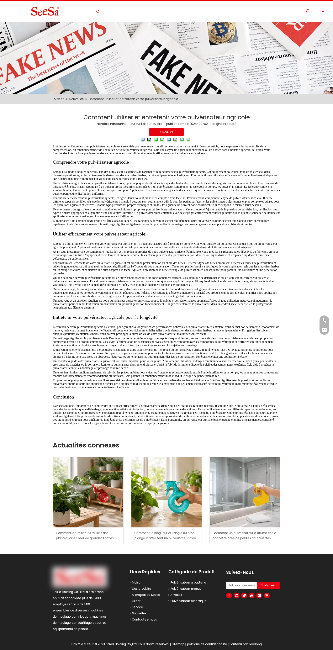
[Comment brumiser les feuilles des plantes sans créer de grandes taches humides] (88, 492)
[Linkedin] (237, 595)
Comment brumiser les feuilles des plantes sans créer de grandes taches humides (85, 536)
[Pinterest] (267, 595)
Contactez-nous (144, 619)
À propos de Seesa (146, 595)
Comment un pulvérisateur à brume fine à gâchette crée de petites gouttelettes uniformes (244, 536)
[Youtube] (252, 595)
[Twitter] (244, 595)
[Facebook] (229, 595)
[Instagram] (259, 595)
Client (136, 601)
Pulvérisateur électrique (188, 601)
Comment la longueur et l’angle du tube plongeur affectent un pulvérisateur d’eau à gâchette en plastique (166, 536)
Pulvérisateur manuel (186, 588)
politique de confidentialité (207, 644)
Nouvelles (139, 613)
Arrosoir (176, 595)
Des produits (141, 588)
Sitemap (178, 644)
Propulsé (229, 124)
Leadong (255, 644)
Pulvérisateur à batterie (188, 582)
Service (137, 607)
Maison (137, 582)
